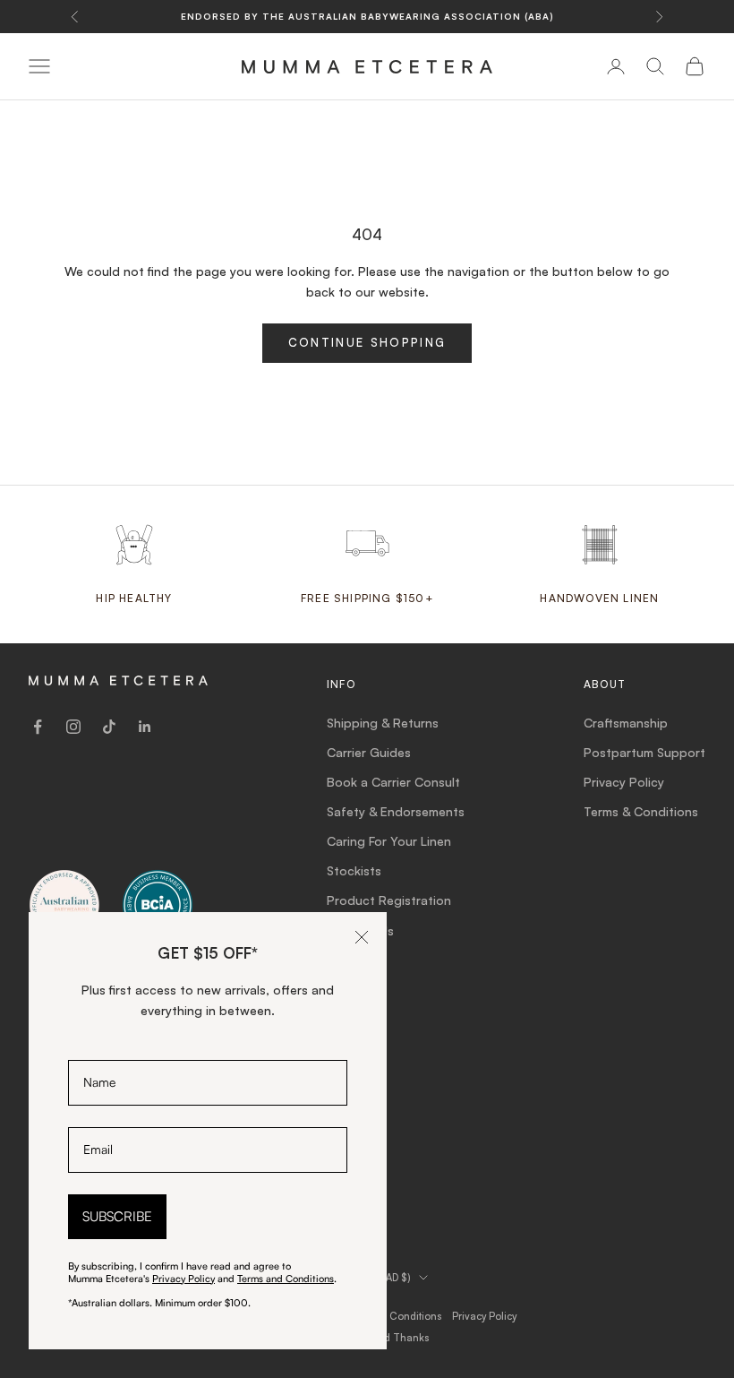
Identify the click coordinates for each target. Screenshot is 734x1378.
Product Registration (389, 900)
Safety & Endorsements (396, 811)
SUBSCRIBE (117, 1216)
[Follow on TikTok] (109, 727)
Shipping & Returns (383, 722)
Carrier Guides (369, 752)
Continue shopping (367, 342)
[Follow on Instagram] (73, 727)
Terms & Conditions (641, 811)
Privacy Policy (624, 781)
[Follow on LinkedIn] (145, 727)
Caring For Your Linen (389, 840)
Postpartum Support (644, 752)
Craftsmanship (626, 722)
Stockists (354, 870)
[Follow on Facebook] (38, 727)
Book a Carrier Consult (393, 781)
